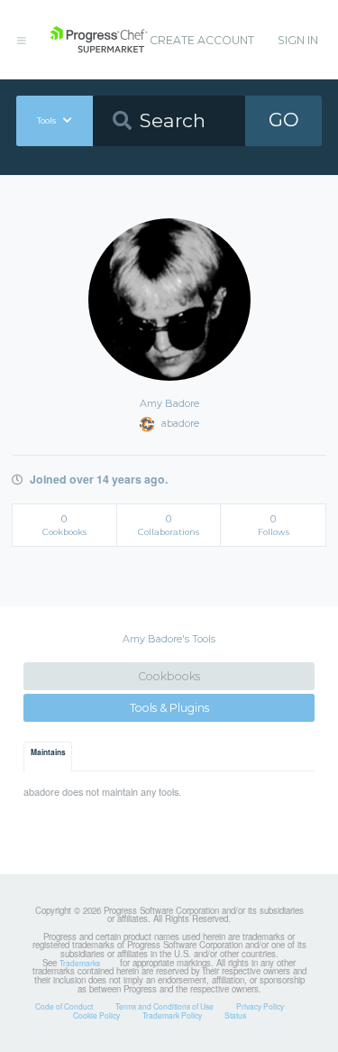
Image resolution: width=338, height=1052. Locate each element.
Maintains (48, 752)
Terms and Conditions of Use (164, 1006)
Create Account (202, 40)
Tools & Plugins (169, 708)
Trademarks (79, 962)
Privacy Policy (260, 1006)
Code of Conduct (64, 1006)
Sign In (298, 40)
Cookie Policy (96, 1015)
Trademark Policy (172, 1015)
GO (284, 119)
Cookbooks (169, 676)
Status (235, 1015)
